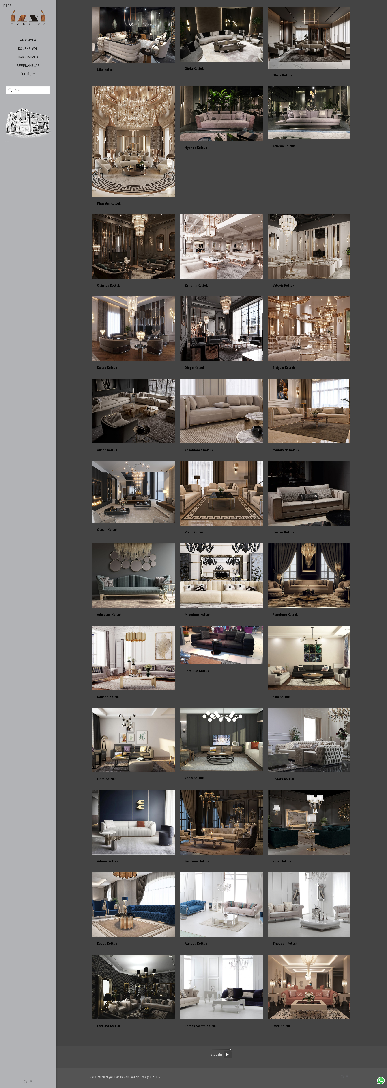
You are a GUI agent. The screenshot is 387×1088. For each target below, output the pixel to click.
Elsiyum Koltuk (284, 368)
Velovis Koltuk (283, 285)
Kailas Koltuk (107, 368)
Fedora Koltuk (283, 779)
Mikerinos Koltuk (198, 614)
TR (9, 6)
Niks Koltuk (105, 69)
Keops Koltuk (107, 943)
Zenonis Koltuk (196, 285)
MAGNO (155, 1077)
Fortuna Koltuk (108, 1026)
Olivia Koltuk (282, 75)
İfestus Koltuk (283, 532)
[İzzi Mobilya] (28, 17)
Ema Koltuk (281, 697)
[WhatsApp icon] (25, 1081)
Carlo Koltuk (194, 778)
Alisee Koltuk (107, 450)
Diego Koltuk (195, 368)
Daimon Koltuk (108, 697)
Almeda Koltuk (196, 943)
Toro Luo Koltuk (197, 671)
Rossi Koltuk (282, 861)
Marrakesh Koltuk (286, 450)
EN (5, 6)
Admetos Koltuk (109, 614)
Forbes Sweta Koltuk (201, 1026)
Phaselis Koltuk (109, 203)
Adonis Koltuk (107, 861)
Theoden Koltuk (285, 943)
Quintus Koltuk (108, 285)
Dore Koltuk (282, 1026)
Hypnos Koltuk (196, 148)
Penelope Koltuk (285, 614)
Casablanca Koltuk (199, 450)
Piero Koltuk (194, 532)
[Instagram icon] (31, 1081)
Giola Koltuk (194, 68)
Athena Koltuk (284, 146)
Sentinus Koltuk (197, 861)
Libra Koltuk (106, 779)
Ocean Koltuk (107, 529)
